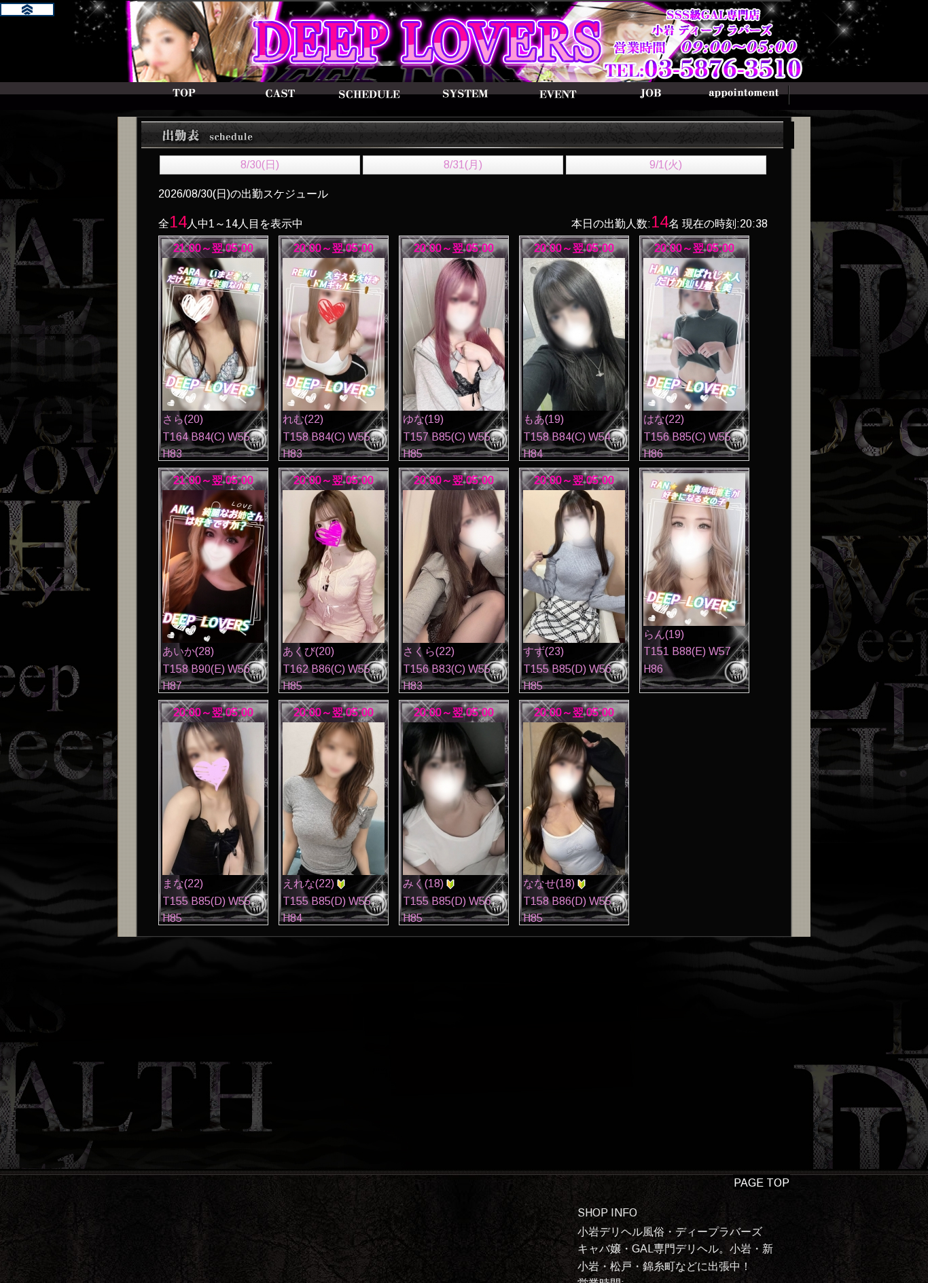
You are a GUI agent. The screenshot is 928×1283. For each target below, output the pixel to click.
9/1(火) (665, 164)
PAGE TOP (761, 1183)
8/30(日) (259, 164)
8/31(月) (463, 164)
